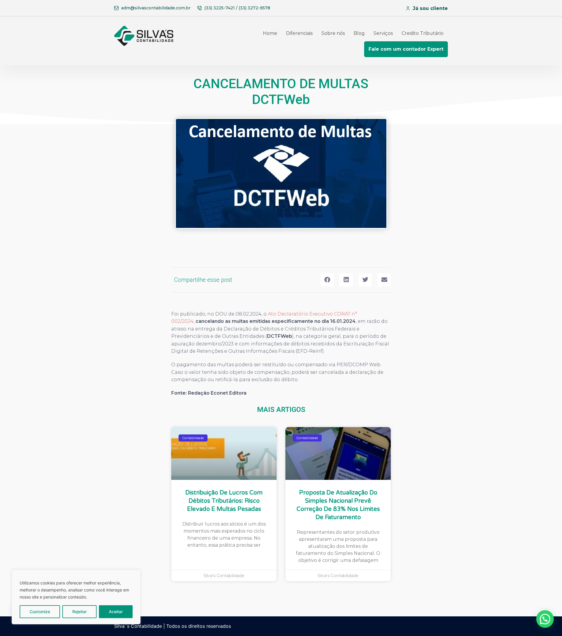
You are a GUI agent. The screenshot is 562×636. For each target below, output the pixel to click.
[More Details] (145, 41)
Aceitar (116, 611)
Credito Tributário (422, 33)
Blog (359, 33)
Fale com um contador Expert (406, 49)
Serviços (383, 33)
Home (270, 33)
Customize (40, 611)
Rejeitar (79, 611)
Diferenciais (299, 33)
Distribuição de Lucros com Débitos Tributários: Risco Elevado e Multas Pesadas (224, 501)
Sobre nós (333, 33)
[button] (327, 280)
